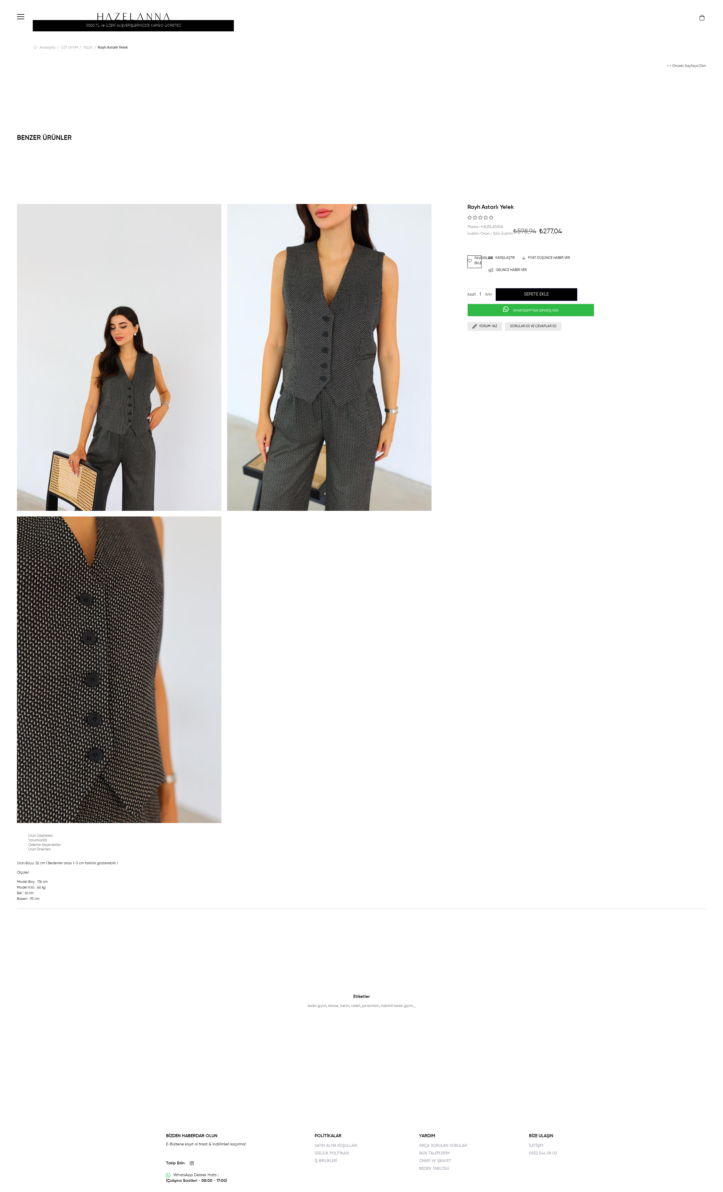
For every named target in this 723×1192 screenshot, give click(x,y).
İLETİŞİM (536, 1146)
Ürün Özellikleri (40, 836)
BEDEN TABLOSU (434, 1169)
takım (344, 1006)
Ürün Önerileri (39, 849)
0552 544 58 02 (543, 1153)
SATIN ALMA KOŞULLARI (336, 1146)
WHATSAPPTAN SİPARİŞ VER (535, 310)
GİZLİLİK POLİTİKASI (332, 1153)
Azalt (471, 294)
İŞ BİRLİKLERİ (326, 1161)
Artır (488, 294)
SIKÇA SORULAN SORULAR (443, 1146)
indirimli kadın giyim (397, 1006)
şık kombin (370, 1006)
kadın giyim (317, 1006)
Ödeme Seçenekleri (44, 845)
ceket (355, 1006)
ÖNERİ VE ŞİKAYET (435, 1161)
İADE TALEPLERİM (434, 1153)
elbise (333, 1006)
